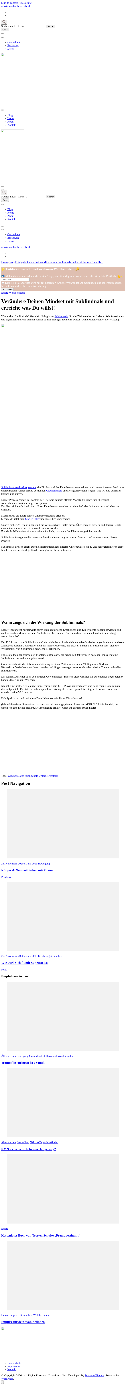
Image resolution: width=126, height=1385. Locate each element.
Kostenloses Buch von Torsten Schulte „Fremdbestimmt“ (40, 1235)
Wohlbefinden (17, 292)
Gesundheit (13, 42)
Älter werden (8, 1055)
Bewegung (22, 1055)
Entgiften (14, 1315)
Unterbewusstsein (48, 775)
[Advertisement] (63, 585)
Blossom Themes (94, 1375)
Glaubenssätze (54, 490)
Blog (10, 115)
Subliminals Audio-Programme (18, 487)
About (10, 121)
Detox (10, 48)
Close (5, 30)
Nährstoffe (36, 1142)
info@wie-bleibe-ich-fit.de (16, 6)
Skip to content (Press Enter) (17, 2)
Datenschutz (14, 1362)
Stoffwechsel (50, 1055)
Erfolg (4, 292)
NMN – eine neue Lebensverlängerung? (28, 1149)
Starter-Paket (32, 518)
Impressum (13, 1366)
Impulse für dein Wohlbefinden (23, 1322)
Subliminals (61, 316)
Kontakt (11, 124)
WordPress (7, 1378)
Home (10, 118)
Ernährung (13, 45)
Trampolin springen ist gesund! (23, 1063)
